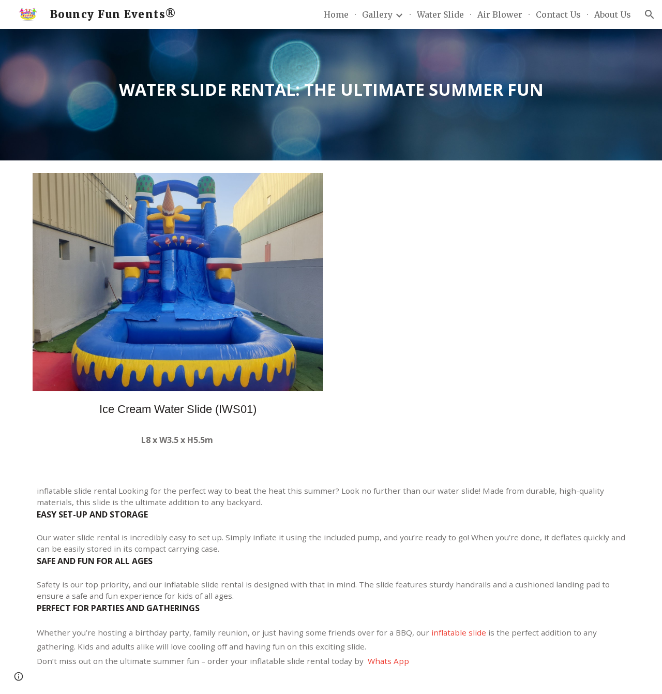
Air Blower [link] (499, 14)
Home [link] (336, 14)
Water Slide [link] (440, 14)
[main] (331, 95)
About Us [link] (612, 14)
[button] (649, 14)
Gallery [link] (377, 14)
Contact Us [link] (558, 14)
